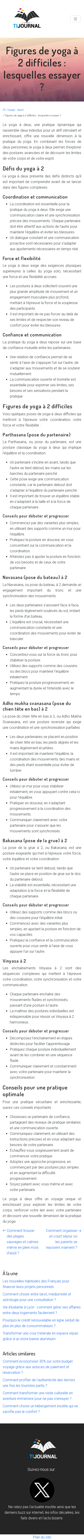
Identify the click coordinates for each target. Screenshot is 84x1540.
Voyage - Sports (15, 109)
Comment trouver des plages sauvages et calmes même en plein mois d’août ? (23, 1241)
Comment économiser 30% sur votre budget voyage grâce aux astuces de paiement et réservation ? (38, 1367)
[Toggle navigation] (75, 18)
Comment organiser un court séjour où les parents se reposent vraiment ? (61, 1239)
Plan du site (42, 1537)
